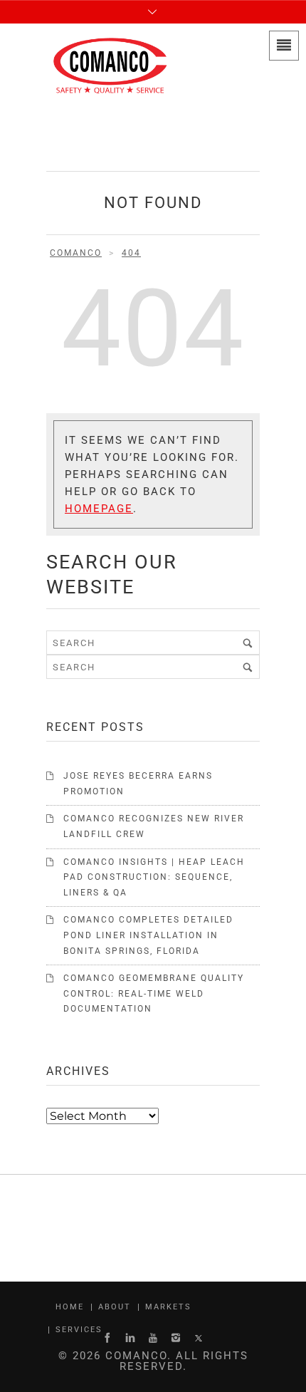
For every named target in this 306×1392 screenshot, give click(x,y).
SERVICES (79, 1329)
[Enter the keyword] (248, 642)
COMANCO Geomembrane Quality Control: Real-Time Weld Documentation (153, 993)
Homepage (99, 508)
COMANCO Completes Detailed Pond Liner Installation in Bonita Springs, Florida (148, 935)
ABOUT (114, 1307)
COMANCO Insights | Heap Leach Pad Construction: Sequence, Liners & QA (154, 877)
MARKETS (168, 1307)
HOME (70, 1307)
